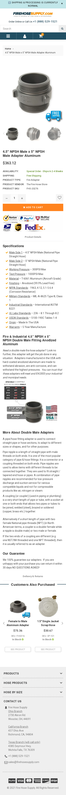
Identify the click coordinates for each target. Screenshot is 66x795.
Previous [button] (3, 133)
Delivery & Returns (33, 576)
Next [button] (60, 133)
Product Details (33, 237)
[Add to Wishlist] (59, 198)
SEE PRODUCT (18, 649)
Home (8, 48)
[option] (11, 133)
